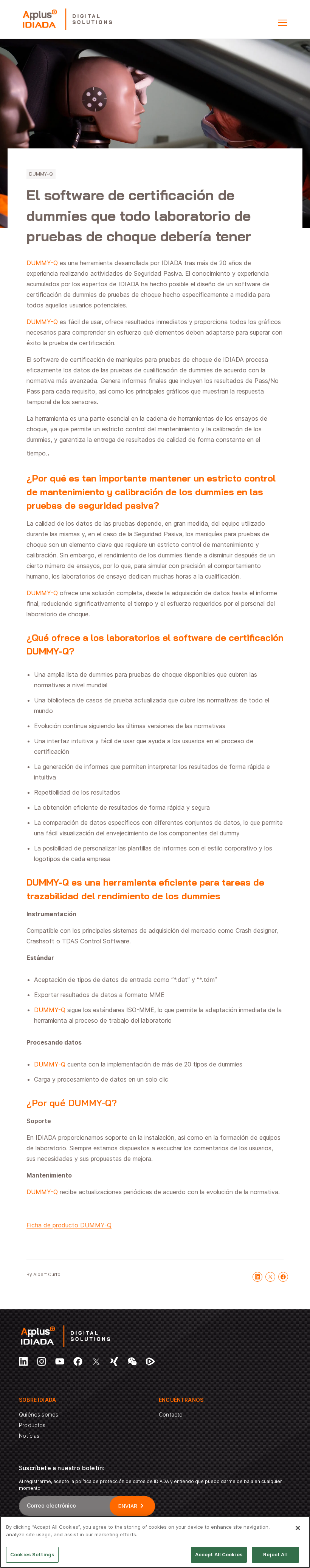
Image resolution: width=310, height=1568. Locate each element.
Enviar (128, 1506)
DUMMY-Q (41, 174)
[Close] (298, 1528)
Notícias (29, 1435)
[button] (282, 22)
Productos (32, 1425)
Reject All (275, 1554)
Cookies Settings (32, 1554)
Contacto (171, 1414)
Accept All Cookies (219, 1554)
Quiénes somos (38, 1414)
